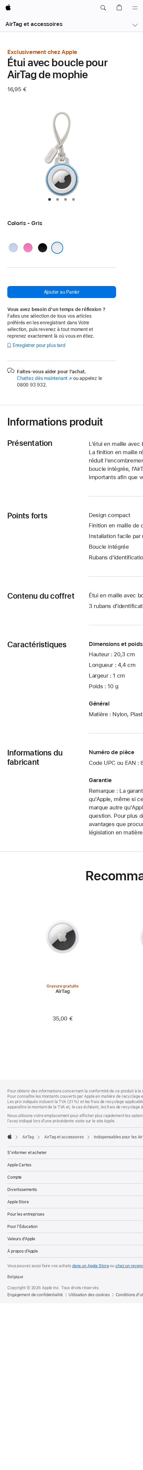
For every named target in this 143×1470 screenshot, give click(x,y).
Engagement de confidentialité (35, 1295)
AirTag (28, 1137)
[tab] (49, 199)
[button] (103, 8)
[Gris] (57, 248)
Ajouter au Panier (61, 292)
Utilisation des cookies (89, 1295)
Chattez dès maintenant (44, 378)
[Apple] (9, 1136)
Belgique (15, 1277)
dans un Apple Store (90, 1266)
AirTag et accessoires (33, 24)
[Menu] (135, 8)
